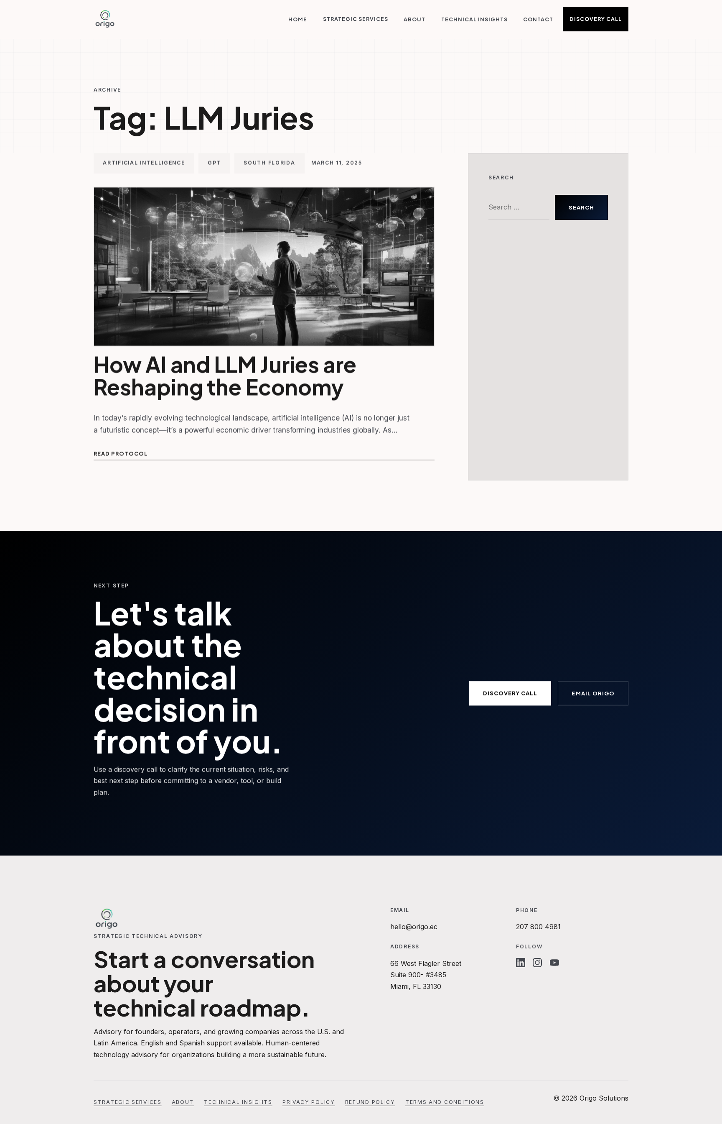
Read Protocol (121, 453)
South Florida (269, 163)
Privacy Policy (308, 1102)
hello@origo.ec (413, 926)
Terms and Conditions (444, 1102)
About (414, 19)
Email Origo (593, 693)
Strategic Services (355, 18)
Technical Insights (474, 19)
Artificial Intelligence (144, 163)
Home (297, 19)
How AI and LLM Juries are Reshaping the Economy (225, 375)
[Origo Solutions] (105, 19)
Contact (538, 19)
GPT (214, 163)
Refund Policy (370, 1102)
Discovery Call (595, 18)
